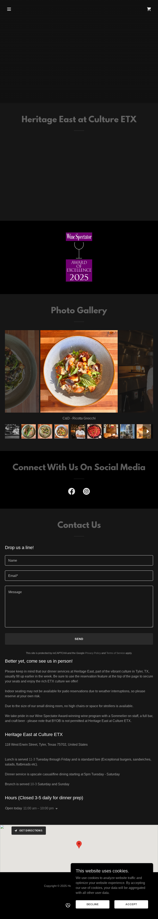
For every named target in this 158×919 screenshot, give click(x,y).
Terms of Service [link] (115, 653)
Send (79, 639)
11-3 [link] (32, 759)
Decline (93, 904)
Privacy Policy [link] (93, 653)
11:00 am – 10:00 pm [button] (38, 808)
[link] (149, 9)
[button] (22, 9)
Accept (131, 904)
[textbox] (79, 560)
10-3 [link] (33, 784)
